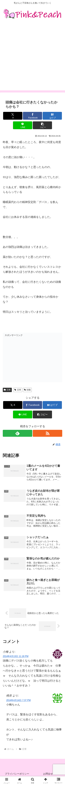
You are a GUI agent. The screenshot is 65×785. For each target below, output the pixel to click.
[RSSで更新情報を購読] (47, 433)
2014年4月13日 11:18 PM (15, 656)
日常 (9, 390)
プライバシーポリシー (17, 773)
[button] (42, 125)
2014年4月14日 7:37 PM (18, 700)
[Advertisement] (32, 57)
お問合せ (48, 773)
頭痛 (29, 390)
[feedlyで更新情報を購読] (17, 433)
